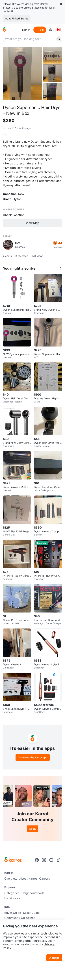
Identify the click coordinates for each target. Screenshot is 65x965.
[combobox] (29, 39)
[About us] (50, 30)
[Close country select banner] (61, 4)
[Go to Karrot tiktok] (58, 860)
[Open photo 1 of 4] (22, 73)
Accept (54, 958)
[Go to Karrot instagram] (44, 860)
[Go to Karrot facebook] (37, 860)
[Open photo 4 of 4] (52, 91)
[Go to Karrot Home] (12, 860)
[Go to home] (4, 30)
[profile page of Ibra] (8, 245)
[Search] (58, 38)
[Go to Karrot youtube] (51, 860)
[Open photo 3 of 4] (52, 73)
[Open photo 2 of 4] (52, 56)
